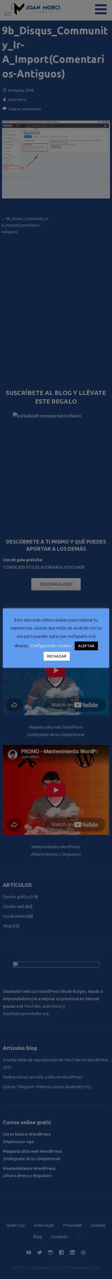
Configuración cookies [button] (51, 645)
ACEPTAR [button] (86, 646)
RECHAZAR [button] (56, 656)
